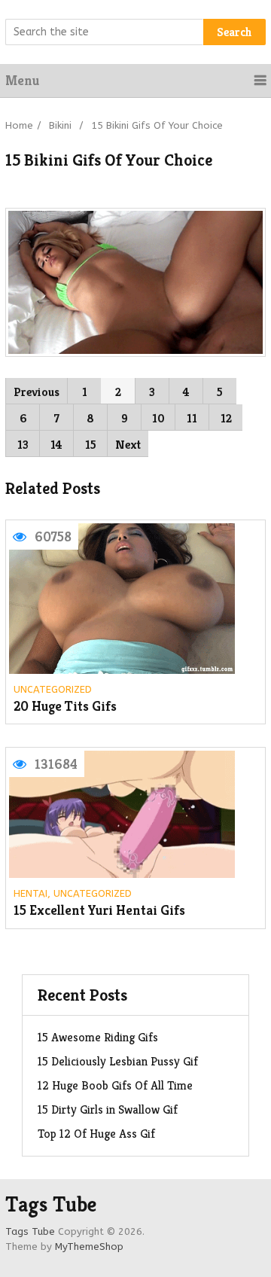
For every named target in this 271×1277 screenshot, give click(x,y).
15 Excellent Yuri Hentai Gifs (99, 911)
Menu (22, 80)
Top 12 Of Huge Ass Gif (96, 1133)
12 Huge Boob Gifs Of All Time (115, 1085)
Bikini (60, 125)
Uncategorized (53, 689)
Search (234, 32)
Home (19, 125)
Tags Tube (50, 1204)
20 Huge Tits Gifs (65, 707)
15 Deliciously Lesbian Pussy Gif (118, 1061)
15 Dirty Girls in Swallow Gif (108, 1109)
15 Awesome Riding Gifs (98, 1037)
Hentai (30, 893)
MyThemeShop (89, 1246)
